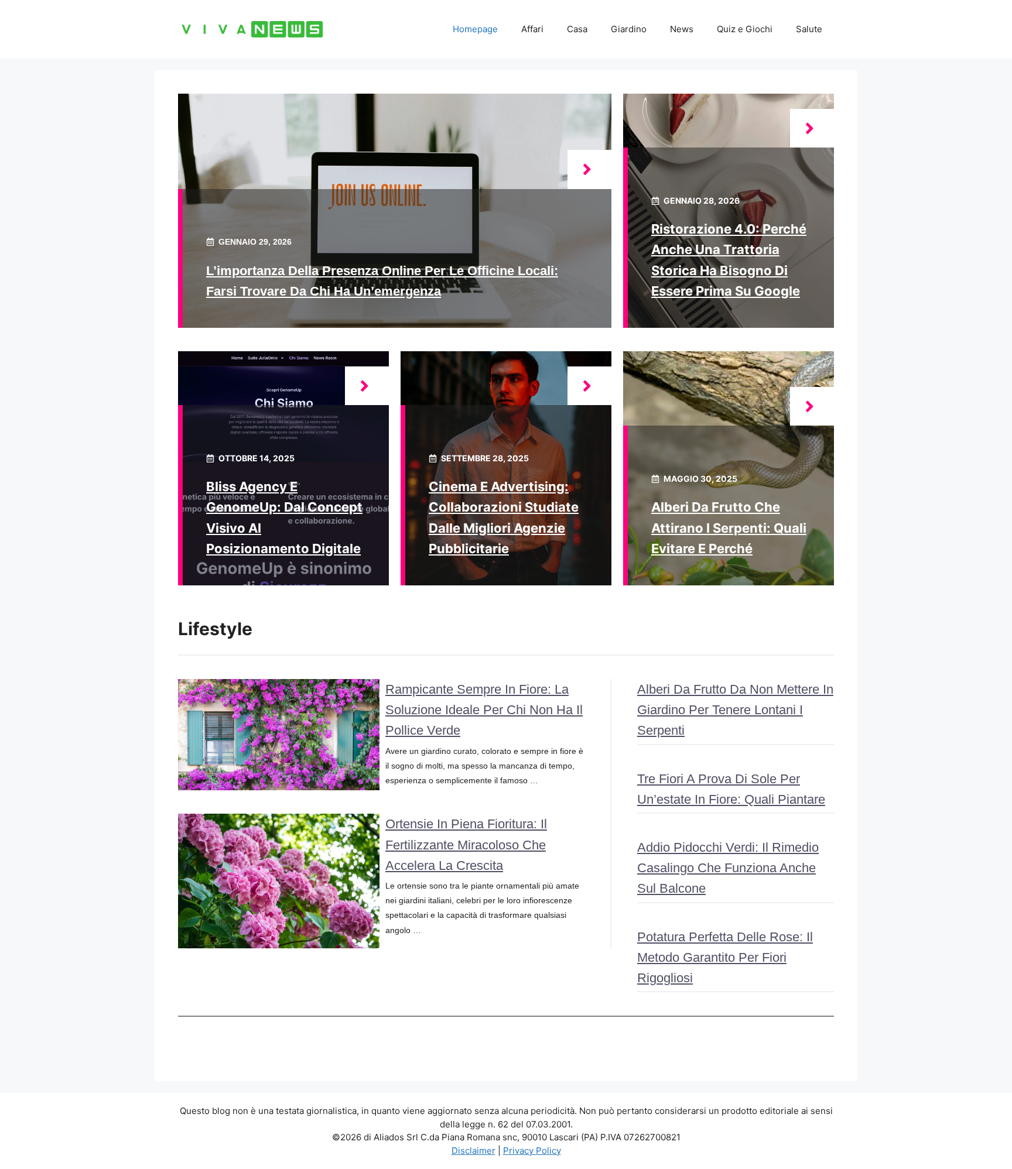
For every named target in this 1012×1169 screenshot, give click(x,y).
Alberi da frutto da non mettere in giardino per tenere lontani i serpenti (735, 710)
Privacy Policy (532, 1150)
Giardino (629, 29)
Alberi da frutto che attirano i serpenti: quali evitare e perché (728, 527)
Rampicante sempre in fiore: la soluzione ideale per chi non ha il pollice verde (484, 710)
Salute (809, 29)
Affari (532, 29)
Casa (577, 29)
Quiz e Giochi (744, 29)
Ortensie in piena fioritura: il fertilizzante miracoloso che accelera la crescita (466, 844)
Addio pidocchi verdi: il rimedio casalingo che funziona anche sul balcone (728, 868)
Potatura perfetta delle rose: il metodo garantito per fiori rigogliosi (725, 957)
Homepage (475, 29)
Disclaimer (473, 1150)
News (681, 29)
